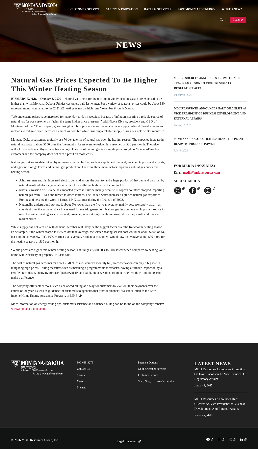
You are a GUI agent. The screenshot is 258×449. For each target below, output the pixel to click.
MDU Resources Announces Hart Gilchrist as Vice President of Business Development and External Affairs (210, 113)
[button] (221, 19)
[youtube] (209, 440)
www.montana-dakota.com (28, 308)
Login (236, 19)
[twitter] (179, 190)
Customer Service (85, 9)
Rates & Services (157, 9)
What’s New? (232, 9)
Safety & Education (122, 9)
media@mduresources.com (201, 172)
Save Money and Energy (196, 9)
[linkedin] (243, 440)
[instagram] (209, 190)
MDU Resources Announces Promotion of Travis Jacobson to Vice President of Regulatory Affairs (207, 83)
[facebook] (194, 190)
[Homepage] (35, 9)
